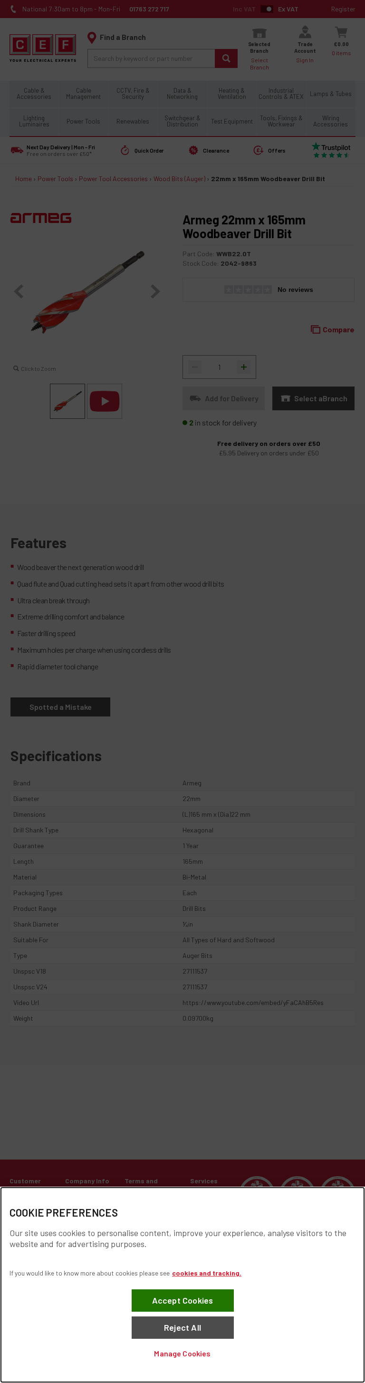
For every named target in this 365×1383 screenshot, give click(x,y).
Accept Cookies (182, 1300)
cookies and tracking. (206, 1273)
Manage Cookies (182, 1353)
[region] (182, 1285)
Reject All (182, 1327)
